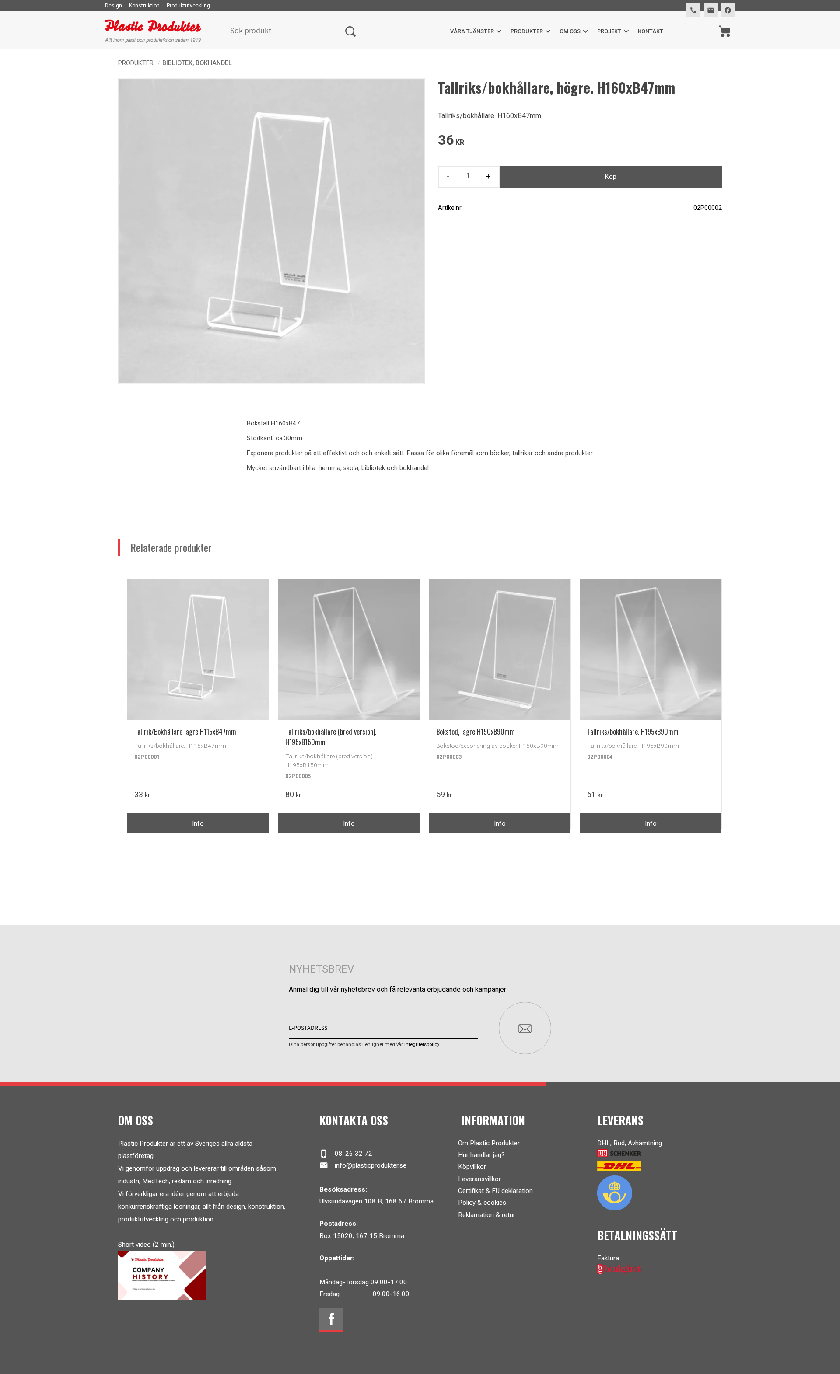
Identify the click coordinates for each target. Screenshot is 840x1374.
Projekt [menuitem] (609, 31)
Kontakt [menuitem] (650, 31)
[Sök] (350, 31)
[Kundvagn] (725, 31)
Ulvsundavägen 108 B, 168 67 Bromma (376, 1201)
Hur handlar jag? (481, 1155)
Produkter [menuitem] (527, 31)
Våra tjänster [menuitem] (472, 31)
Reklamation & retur (486, 1215)
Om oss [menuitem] (570, 31)
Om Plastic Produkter (489, 1143)
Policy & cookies (482, 1203)
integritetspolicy (421, 1044)
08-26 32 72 (345, 1153)
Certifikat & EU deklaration (495, 1191)
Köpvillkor (472, 1167)
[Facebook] (331, 1320)
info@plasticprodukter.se (362, 1165)
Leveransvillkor (479, 1179)
